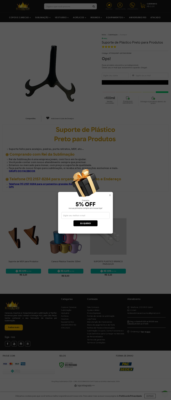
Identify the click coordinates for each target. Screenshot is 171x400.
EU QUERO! (85, 223)
